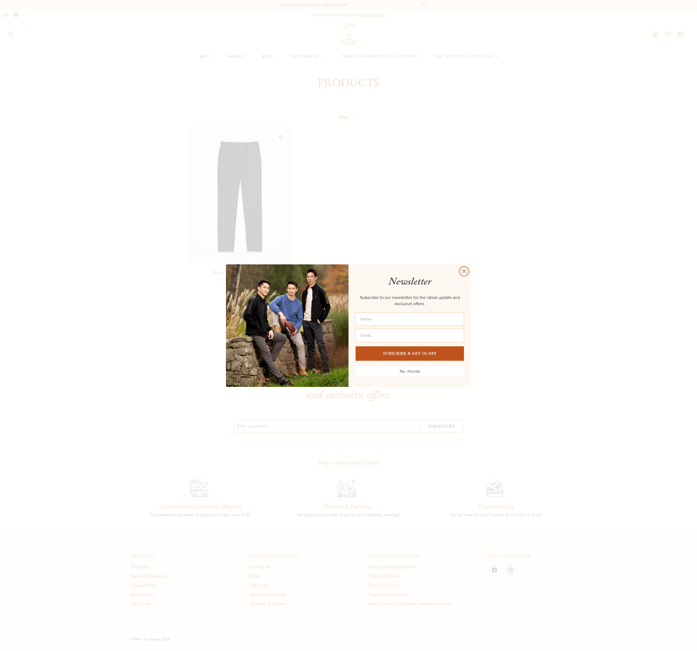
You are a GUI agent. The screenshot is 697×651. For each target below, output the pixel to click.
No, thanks (410, 371)
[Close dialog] (464, 271)
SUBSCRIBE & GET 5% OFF (409, 353)
